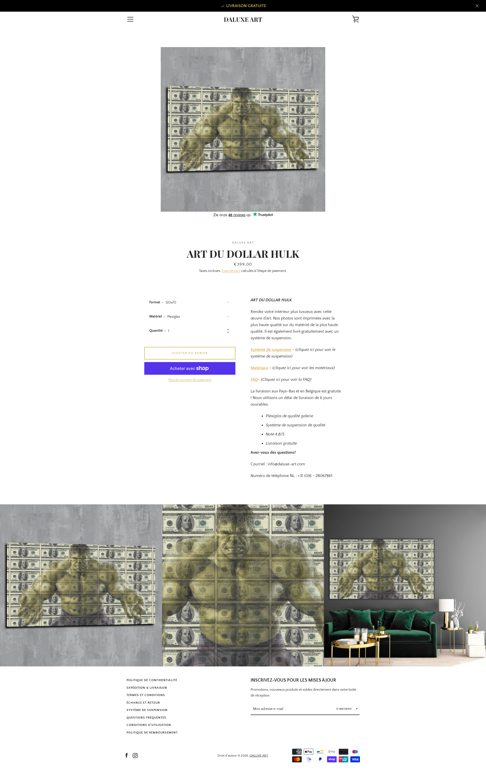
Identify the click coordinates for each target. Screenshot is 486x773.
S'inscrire (344, 709)
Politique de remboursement (152, 732)
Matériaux (259, 368)
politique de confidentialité (152, 680)
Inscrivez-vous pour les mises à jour (293, 680)
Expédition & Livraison (147, 687)
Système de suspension (271, 349)
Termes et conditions (146, 695)
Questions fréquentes (146, 717)
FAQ (254, 379)
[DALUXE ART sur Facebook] (126, 755)
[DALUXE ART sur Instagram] (135, 755)
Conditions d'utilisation (149, 725)
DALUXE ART (243, 19)
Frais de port (231, 271)
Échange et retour (143, 702)
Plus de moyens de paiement (189, 380)
